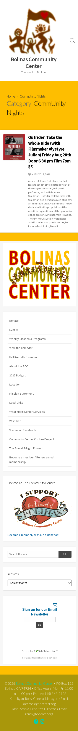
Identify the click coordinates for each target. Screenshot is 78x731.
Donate (14, 321)
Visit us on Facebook (22, 430)
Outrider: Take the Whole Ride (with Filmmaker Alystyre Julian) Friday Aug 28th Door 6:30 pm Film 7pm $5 (49, 152)
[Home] (40, 275)
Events (13, 330)
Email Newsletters (35, 658)
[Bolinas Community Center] (33, 31)
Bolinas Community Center (34, 683)
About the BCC (18, 366)
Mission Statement (21, 393)
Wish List (15, 421)
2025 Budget (17, 375)
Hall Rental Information (23, 357)
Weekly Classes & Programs (27, 339)
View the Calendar (20, 348)
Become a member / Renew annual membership (31, 459)
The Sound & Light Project (26, 448)
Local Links (16, 403)
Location (14, 384)
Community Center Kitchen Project (31, 439)
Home (11, 96)
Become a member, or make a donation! (33, 535)
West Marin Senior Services (27, 412)
